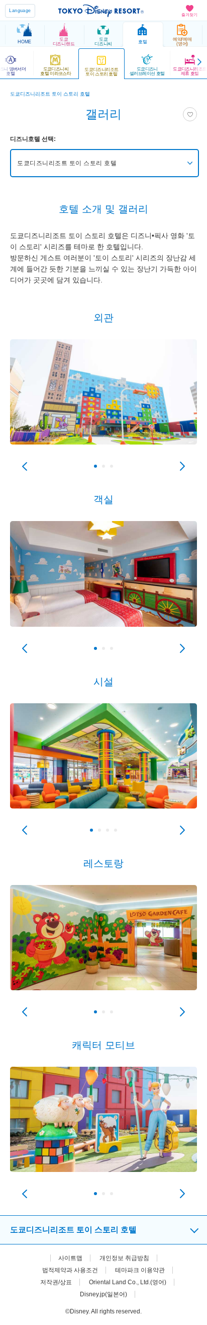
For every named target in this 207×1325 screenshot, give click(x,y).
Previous (24, 466)
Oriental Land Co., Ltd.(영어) (127, 1282)
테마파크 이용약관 (140, 1270)
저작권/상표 (56, 1282)
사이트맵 (70, 1258)
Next (182, 466)
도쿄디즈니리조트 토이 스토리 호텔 (67, 163)
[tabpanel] (103, 402)
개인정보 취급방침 (124, 1258)
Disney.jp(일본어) (103, 1294)
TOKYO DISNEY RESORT (101, 10)
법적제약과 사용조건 (70, 1270)
